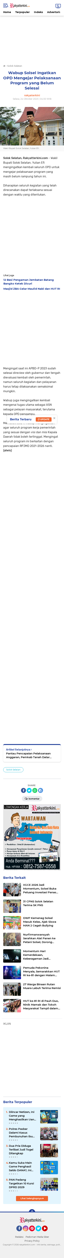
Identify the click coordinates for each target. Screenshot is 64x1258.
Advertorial (54, 12)
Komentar (33, 798)
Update (44, 419)
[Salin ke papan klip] (40, 790)
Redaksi (19, 1237)
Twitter (40, 1232)
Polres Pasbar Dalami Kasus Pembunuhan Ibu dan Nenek (21, 1132)
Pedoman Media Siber (37, 1237)
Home (7, 12)
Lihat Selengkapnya (31, 1198)
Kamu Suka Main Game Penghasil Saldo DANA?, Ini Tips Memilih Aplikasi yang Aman (23, 1166)
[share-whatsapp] (34, 790)
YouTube (47, 1232)
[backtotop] (32, 1212)
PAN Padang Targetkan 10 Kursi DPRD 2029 (21, 1183)
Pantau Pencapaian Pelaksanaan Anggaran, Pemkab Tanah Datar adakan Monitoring (28, 755)
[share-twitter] (29, 790)
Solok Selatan (13, 769)
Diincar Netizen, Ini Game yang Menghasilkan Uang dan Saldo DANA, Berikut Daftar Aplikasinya (22, 1115)
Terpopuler (22, 12)
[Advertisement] (32, 38)
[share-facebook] (23, 790)
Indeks (38, 12)
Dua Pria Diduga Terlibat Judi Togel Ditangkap (21, 1149)
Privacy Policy (32, 1240)
